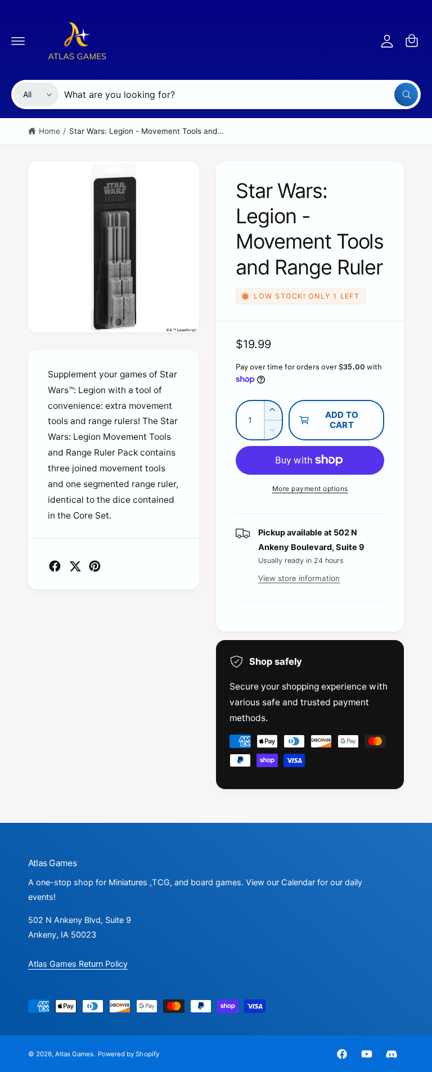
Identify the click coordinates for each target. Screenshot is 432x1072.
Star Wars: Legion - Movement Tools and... (146, 131)
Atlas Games (74, 1054)
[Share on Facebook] (55, 566)
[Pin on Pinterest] (95, 566)
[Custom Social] (391, 1054)
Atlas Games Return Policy (78, 964)
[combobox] (241, 94)
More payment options (310, 488)
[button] (18, 40)
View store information (299, 578)
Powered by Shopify (128, 1054)
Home (49, 131)
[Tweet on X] (75, 566)
